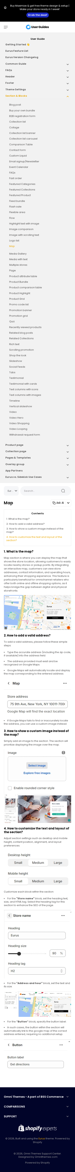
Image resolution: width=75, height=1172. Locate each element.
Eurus (41, 1138)
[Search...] (63, 490)
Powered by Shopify (37, 1162)
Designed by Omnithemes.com (38, 1156)
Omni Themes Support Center (42, 1153)
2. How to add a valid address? (25, 523)
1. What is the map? (18, 518)
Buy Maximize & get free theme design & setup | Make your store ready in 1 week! (39, 7)
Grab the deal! (37, 15)
